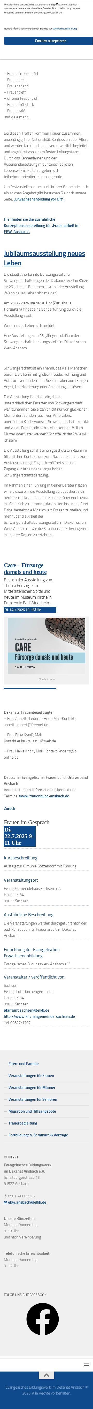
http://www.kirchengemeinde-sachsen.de (39, 1016)
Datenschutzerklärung (64, 28)
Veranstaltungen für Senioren (33, 1099)
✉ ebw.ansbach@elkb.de (25, 1202)
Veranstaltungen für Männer (32, 1087)
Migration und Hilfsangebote (32, 1111)
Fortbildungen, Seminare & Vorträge (38, 1135)
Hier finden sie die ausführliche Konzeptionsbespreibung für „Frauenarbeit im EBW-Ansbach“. (42, 225)
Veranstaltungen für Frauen (31, 1075)
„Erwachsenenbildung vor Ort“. (39, 199)
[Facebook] (42, 1337)
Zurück (9, 808)
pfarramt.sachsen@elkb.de (26, 1010)
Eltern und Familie (24, 1063)
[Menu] (86, 1365)
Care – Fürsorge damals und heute (25, 568)
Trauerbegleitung (23, 1123)
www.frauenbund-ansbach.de (44, 796)
